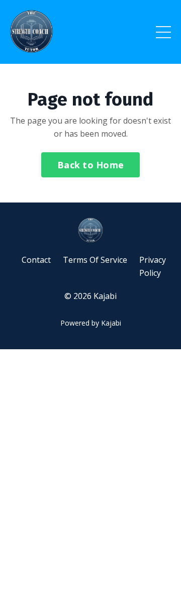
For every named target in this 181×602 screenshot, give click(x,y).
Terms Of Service (95, 259)
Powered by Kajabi (90, 323)
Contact (36, 259)
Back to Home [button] (90, 165)
